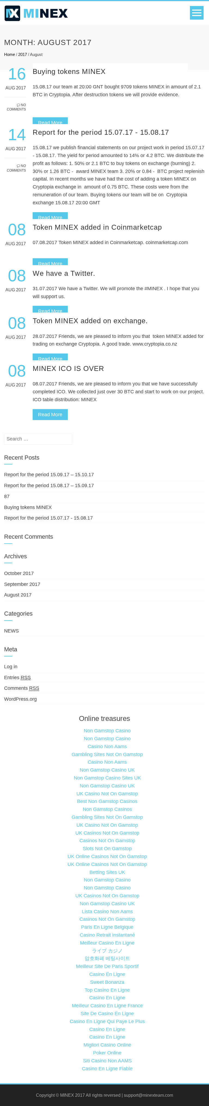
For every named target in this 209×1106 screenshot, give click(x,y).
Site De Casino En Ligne (107, 1013)
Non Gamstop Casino (107, 730)
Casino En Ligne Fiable (107, 1068)
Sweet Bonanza (107, 982)
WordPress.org (20, 699)
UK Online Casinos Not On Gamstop (107, 856)
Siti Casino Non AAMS (107, 1060)
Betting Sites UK (107, 872)
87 (7, 496)
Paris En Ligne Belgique (107, 927)
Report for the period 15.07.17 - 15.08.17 (101, 132)
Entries (17, 677)
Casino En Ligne (107, 974)
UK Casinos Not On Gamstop (107, 833)
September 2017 (22, 584)
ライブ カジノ (107, 951)
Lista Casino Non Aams (107, 911)
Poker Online (107, 1053)
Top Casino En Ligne (107, 990)
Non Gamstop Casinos (107, 809)
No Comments (16, 107)
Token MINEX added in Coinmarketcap (97, 227)
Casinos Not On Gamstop (107, 840)
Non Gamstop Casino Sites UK (107, 778)
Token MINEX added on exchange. (90, 321)
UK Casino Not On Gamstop (107, 793)
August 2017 (18, 595)
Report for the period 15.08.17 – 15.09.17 (49, 485)
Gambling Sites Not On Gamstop (107, 754)
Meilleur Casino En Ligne (107, 943)
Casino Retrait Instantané (107, 935)
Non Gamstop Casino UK (107, 770)
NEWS (11, 631)
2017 (22, 54)
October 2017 (19, 573)
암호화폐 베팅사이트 (107, 958)
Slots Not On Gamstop (107, 848)
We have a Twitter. (64, 273)
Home (9, 54)
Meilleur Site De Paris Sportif (107, 966)
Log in (10, 666)
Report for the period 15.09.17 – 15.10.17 (49, 474)
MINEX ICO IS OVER (68, 368)
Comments (21, 688)
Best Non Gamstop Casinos (107, 801)
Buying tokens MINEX (69, 71)
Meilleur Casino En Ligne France (107, 1005)
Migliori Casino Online (107, 1045)
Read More (50, 122)
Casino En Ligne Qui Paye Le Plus (107, 1021)
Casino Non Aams (107, 746)
